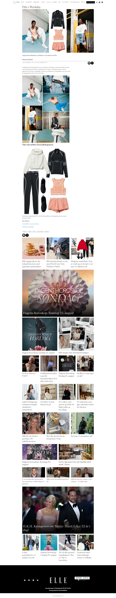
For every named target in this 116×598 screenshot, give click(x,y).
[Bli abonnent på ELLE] (82, 580)
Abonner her (90, 2)
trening (25, 231)
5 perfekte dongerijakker (28, 226)
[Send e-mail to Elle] (37, 580)
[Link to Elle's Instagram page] (24, 580)
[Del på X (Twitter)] (92, 63)
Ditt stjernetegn (75, 2)
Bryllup (83, 2)
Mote (22, 2)
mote (34, 231)
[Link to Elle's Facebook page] (29, 580)
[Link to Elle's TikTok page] (33, 580)
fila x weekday (40, 231)
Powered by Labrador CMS (58, 596)
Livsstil (43, 2)
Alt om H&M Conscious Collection (30, 223)
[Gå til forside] (18, 2)
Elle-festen (65, 2)
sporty (29, 231)
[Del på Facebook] (89, 63)
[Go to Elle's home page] (58, 580)
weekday (47, 231)
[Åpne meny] (14, 2)
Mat (59, 2)
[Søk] (96, 2)
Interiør (54, 2)
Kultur (49, 2)
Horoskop (29, 2)
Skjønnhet (36, 2)
